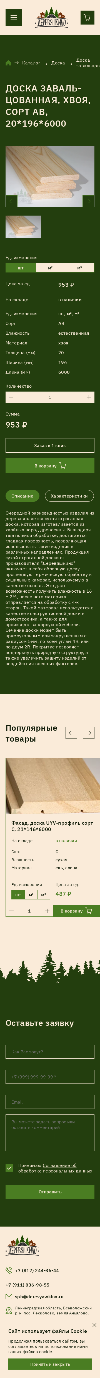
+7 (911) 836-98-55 (28, 1285)
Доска (58, 63)
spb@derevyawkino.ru (39, 1296)
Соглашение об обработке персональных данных (55, 1168)
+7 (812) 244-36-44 (37, 1270)
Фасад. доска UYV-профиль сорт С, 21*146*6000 (52, 826)
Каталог (31, 63)
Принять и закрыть (50, 1364)
